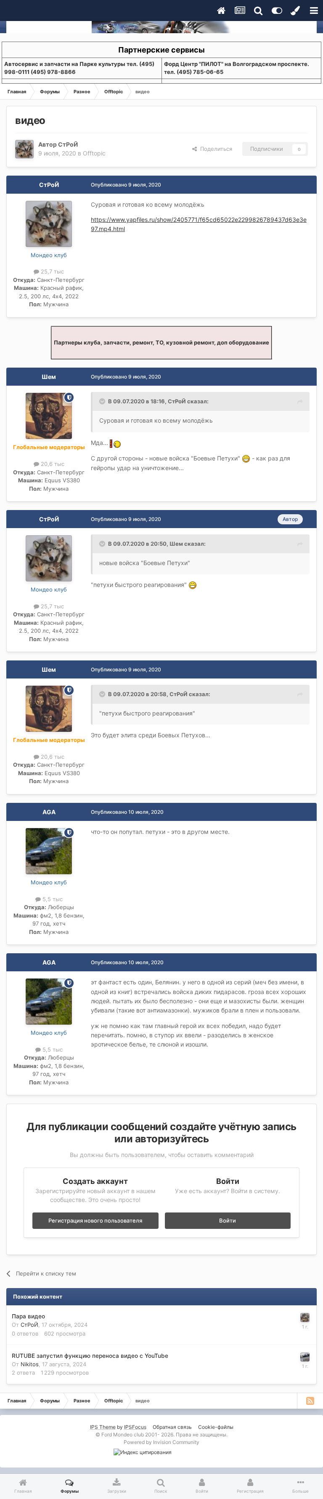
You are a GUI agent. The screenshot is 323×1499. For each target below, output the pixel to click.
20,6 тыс (51, 463)
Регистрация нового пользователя (95, 1220)
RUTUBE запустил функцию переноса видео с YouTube (90, 1355)
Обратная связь (172, 1427)
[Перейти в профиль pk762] (305, 1357)
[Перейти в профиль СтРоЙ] (24, 149)
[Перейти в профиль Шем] (49, 416)
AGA (49, 811)
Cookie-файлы (215, 1427)
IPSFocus (135, 1427)
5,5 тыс (52, 899)
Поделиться (214, 148)
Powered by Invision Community (161, 1442)
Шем (49, 376)
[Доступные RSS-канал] (310, 1401)
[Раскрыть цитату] (103, 401)
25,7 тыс (51, 271)
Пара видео (28, 1316)
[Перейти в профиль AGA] (49, 851)
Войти (227, 1220)
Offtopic (94, 153)
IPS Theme (103, 1427)
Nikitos (30, 1364)
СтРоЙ (68, 144)
